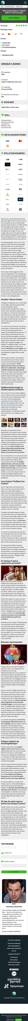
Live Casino (8, 489)
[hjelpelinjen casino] (14, 986)
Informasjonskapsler (14, 946)
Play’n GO (18, 403)
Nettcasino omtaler (14, 964)
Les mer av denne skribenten (11, 931)
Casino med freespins (14, 962)
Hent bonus (14, 18)
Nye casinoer (16, 221)
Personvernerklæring (14, 943)
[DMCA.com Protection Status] (14, 969)
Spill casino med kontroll (14, 948)
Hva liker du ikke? (9, 861)
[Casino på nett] (7, 2)
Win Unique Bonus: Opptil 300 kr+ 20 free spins (14, 11)
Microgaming (10, 403)
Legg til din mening (14, 871)
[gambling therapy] (14, 980)
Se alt (21, 33)
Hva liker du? (8, 853)
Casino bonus (14, 957)
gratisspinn (15, 728)
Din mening (7, 844)
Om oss (14, 951)
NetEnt (3, 403)
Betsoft (3, 405)
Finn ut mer (10, 1019)
